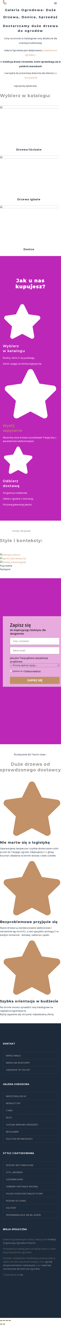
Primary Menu (55, 3)
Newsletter (13, 1103)
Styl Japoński (14, 1172)
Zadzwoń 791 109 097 (18, 1070)
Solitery (11, 1208)
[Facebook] (25, 1297)
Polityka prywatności (19, 1139)
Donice (29, 249)
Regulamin (12, 1131)
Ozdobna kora (14, 1179)
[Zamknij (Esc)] (10, 1320)
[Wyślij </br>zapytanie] (30, 417)
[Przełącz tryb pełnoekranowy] (4, 1320)
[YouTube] (36, 1297)
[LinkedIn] (29, 1297)
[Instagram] (32, 1297)
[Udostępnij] (7, 1320)
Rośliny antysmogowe (19, 1165)
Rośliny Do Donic (16, 1200)
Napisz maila (13, 1055)
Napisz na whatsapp (18, 1062)
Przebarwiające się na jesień (23, 1215)
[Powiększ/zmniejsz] (1, 1320)
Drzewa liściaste (29, 149)
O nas (9, 1110)
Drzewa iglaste (29, 199)
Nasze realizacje (16, 1096)
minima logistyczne (31, 363)
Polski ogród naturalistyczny (24, 1193)
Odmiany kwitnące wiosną (22, 1186)
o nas (20, 1274)
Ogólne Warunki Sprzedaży (22, 1124)
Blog (9, 1117)
